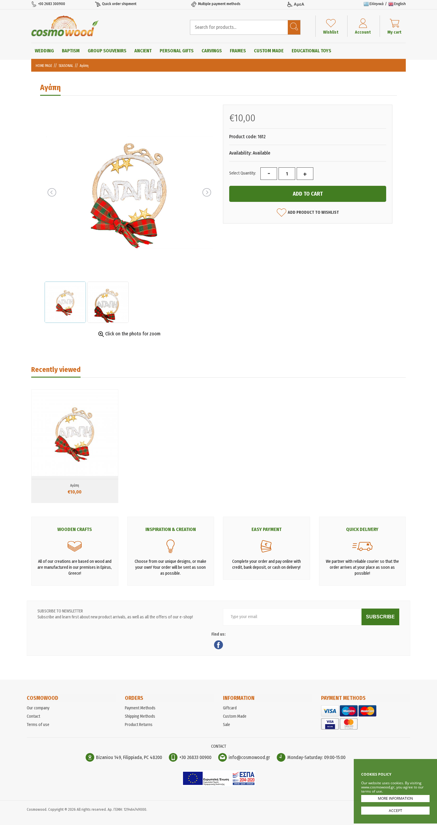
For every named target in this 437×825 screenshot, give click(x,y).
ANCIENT (143, 51)
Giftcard (230, 708)
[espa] (218, 785)
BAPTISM (71, 51)
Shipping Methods (140, 716)
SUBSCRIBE (380, 616)
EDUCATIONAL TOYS (311, 51)
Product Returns (139, 724)
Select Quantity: (242, 173)
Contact (33, 716)
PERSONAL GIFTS (177, 51)
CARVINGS (212, 51)
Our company (38, 708)
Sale (226, 724)
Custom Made (234, 716)
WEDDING (44, 51)
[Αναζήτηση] (294, 27)
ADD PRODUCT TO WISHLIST (313, 212)
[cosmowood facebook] (218, 645)
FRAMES (238, 51)
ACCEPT (395, 810)
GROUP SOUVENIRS (107, 51)
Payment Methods (140, 708)
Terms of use (38, 724)
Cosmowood (65, 25)
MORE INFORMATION (395, 798)
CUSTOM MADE (269, 51)
